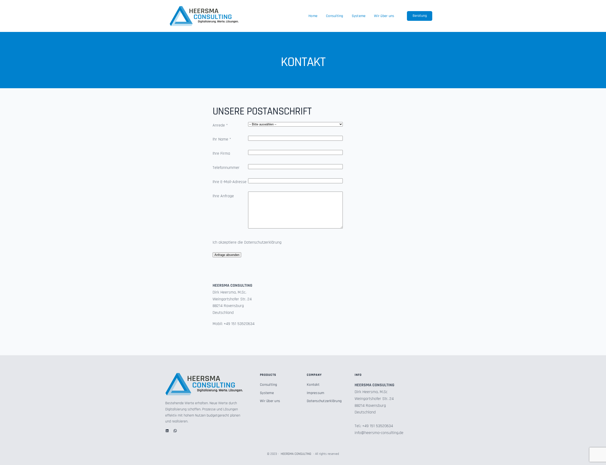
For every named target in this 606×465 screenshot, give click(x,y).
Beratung (420, 15)
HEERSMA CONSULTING (296, 454)
